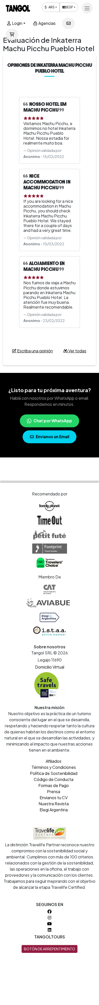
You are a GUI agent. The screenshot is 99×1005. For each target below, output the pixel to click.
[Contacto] (68, 23)
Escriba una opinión (34, 350)
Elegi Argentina (54, 809)
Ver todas (77, 350)
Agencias (47, 23)
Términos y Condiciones (53, 767)
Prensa (53, 791)
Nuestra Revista (54, 803)
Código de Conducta (53, 779)
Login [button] (16, 23)
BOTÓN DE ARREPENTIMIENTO (49, 949)
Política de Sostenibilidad (53, 773)
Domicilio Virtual (49, 667)
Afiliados (53, 761)
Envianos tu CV (54, 797)
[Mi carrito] (12, 34)
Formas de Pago (53, 785)
